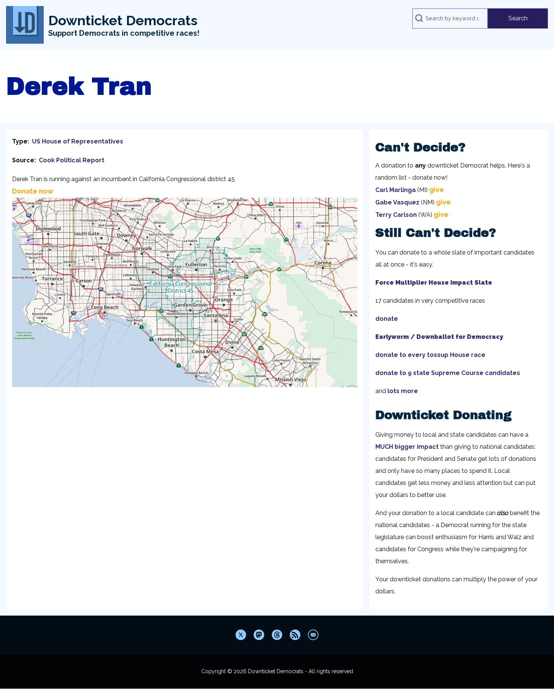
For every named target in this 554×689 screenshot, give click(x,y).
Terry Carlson (396, 214)
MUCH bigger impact (407, 446)
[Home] (25, 25)
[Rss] (295, 634)
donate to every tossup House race (430, 354)
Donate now (32, 191)
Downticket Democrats (122, 20)
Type (20, 141)
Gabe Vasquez (397, 202)
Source (23, 160)
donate (386, 318)
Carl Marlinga (395, 190)
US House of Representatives (77, 141)
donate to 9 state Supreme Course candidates (447, 373)
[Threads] (277, 634)
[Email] (313, 634)
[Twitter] (240, 634)
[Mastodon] (258, 634)
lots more (402, 391)
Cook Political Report (71, 160)
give (436, 190)
